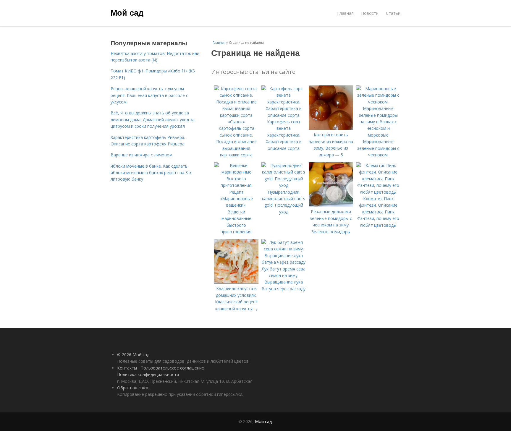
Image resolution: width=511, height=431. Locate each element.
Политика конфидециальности (148, 374)
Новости (370, 13)
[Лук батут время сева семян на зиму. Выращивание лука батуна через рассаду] (283, 262)
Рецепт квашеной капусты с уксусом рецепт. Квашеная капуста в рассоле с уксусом (149, 95)
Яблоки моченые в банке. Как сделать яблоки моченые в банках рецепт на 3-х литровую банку (151, 172)
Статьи (393, 13)
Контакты (127, 368)
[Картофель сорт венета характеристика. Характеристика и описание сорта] (283, 115)
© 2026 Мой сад (133, 354)
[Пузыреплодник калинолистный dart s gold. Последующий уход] (283, 185)
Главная (345, 13)
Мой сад (127, 12)
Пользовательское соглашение (172, 368)
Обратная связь (133, 388)
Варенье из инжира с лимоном (141, 155)
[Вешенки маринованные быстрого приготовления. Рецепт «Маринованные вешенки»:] (236, 205)
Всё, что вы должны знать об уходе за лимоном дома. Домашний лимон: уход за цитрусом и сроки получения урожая (153, 119)
